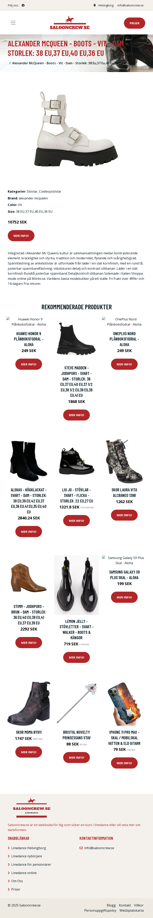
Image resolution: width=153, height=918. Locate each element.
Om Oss (17, 881)
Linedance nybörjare (26, 856)
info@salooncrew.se (131, 5)
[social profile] (23, 5)
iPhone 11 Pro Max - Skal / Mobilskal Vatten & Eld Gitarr (124, 737)
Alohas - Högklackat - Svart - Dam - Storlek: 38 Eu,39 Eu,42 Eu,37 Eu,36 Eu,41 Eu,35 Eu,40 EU (29, 500)
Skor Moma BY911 (28, 732)
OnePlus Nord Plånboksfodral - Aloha (124, 339)
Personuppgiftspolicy (100, 910)
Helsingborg (106, 5)
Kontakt (125, 905)
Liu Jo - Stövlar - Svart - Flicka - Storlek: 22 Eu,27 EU (76, 495)
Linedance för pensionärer (31, 864)
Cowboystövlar (50, 191)
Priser (134, 23)
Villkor (139, 905)
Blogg (111, 905)
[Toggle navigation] (13, 22)
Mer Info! (21, 236)
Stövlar (32, 191)
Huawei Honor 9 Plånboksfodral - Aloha (28, 339)
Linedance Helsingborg (28, 848)
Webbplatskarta (132, 910)
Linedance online (24, 873)
